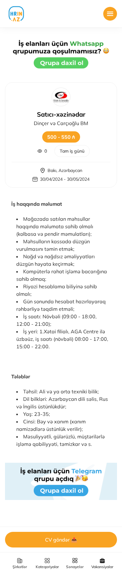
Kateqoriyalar (47, 566)
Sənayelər (75, 566)
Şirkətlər (20, 566)
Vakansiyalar (102, 566)
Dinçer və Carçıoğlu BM (61, 123)
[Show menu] (110, 14)
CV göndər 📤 (61, 540)
